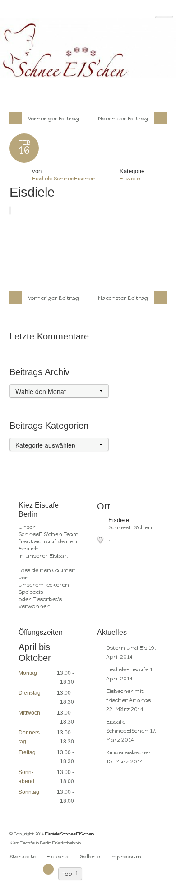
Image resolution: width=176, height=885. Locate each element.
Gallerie (90, 856)
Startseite (22, 856)
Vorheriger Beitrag (53, 118)
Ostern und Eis (126, 648)
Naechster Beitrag (123, 118)
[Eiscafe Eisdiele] (152, 856)
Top (67, 874)
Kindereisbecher (128, 752)
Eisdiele (130, 178)
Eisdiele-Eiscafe (127, 669)
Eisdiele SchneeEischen (64, 178)
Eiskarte (57, 856)
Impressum (125, 856)
